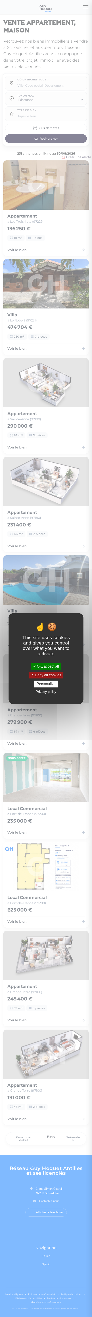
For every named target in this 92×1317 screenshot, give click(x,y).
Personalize (46, 684)
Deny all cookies (47, 675)
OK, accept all (47, 666)
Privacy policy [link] (46, 692)
